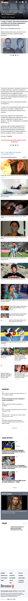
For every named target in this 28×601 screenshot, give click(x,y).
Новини (3, 573)
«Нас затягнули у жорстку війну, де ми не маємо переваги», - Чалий (14, 481)
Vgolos (5, 2)
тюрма (7, 152)
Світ (11, 582)
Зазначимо (4, 126)
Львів (11, 573)
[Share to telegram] (15, 55)
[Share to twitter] (13, 55)
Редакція (12, 17)
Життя (11, 580)
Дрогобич (12, 152)
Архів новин (21, 578)
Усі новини (14, 428)
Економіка (12, 578)
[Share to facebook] (11, 55)
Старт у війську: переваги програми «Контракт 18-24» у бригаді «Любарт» (14, 394)
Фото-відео (4, 578)
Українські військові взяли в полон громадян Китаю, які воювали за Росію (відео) (14, 512)
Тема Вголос (4, 575)
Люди (2, 580)
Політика (12, 575)
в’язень (12, 154)
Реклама (20, 575)
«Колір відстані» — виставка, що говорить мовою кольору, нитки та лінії (13, 415)
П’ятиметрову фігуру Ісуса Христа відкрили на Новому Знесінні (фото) (13, 399)
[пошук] (16, 2)
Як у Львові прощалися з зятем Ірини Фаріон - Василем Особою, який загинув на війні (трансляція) (14, 467)
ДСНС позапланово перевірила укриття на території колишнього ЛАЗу (14, 410)
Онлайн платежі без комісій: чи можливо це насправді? (12, 405)
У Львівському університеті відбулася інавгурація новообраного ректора (17, 528)
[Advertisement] (14, 72)
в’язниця (18, 152)
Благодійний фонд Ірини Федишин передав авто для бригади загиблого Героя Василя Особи (13, 452)
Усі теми (14, 487)
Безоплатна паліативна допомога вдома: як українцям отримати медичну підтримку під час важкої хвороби (13, 422)
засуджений (5, 154)
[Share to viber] (18, 55)
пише (6, 28)
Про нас (20, 573)
